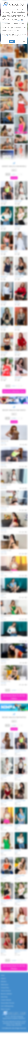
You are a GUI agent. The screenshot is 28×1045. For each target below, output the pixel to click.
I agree (12, 41)
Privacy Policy (6, 35)
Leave (24, 41)
